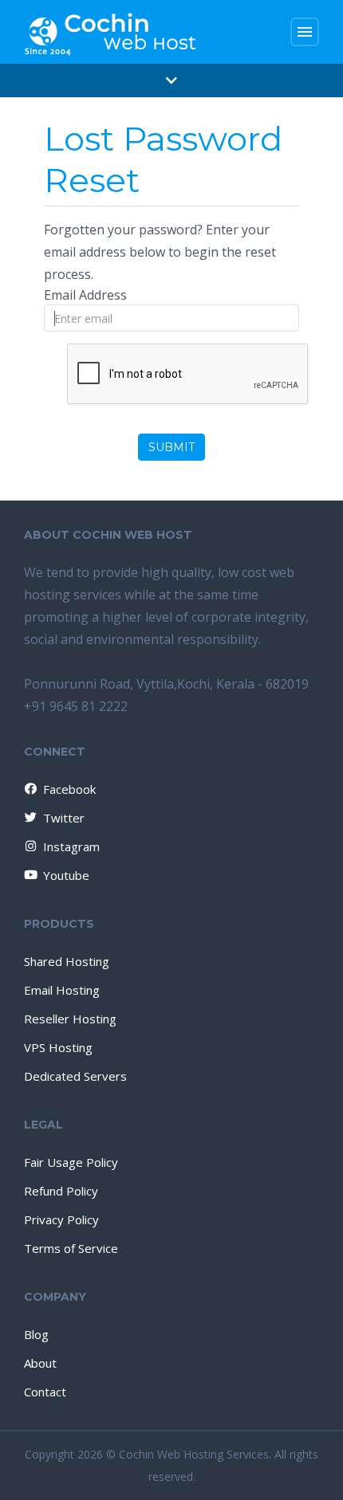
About (40, 1363)
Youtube (66, 875)
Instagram (71, 846)
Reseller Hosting (70, 1019)
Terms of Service (71, 1248)
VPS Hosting (58, 1047)
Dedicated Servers (75, 1076)
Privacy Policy (61, 1219)
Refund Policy (61, 1191)
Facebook (69, 789)
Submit (171, 447)
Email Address (85, 295)
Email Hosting (62, 990)
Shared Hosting (66, 961)
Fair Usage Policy (71, 1162)
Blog (36, 1334)
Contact (45, 1392)
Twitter (64, 818)
